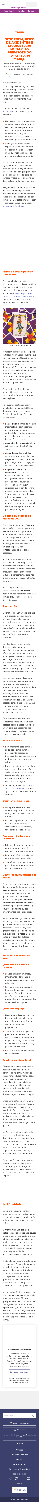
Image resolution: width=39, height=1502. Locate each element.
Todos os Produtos (19, 1455)
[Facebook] (10, 1478)
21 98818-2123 (23, 1383)
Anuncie (19, 1460)
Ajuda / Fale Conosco (21, 1423)
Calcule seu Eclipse (25, 11)
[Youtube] (28, 1478)
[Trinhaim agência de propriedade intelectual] (19, 1493)
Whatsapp (21, 1430)
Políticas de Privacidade (19, 1469)
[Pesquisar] (33, 1415)
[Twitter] (16, 1478)
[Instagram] (22, 1478)
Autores (19, 1450)
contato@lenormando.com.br (24, 1379)
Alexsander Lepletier (24, 75)
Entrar (21, 1443)
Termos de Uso (19, 1464)
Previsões (19, 32)
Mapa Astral (8, 11)
